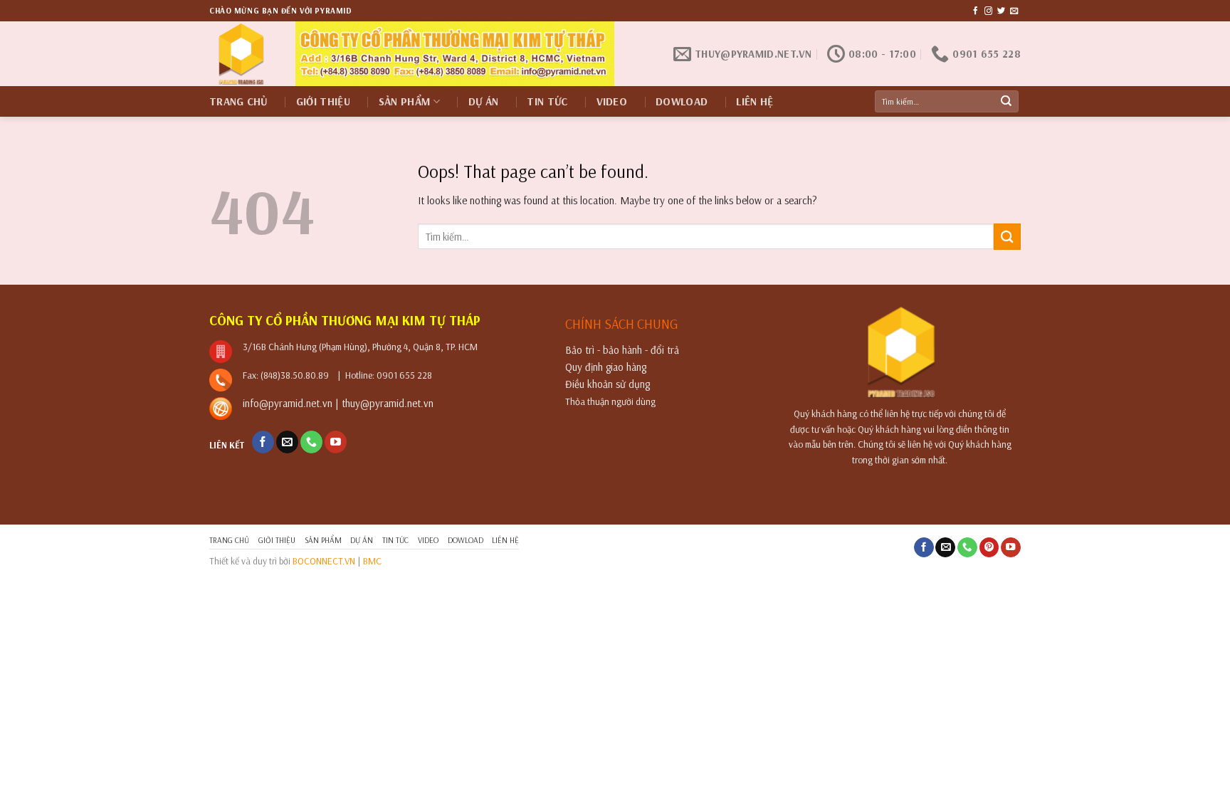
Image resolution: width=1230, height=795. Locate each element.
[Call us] (311, 442)
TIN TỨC (547, 101)
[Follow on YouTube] (336, 442)
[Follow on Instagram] (988, 11)
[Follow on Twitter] (1001, 11)
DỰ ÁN (483, 101)
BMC (372, 560)
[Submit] (1006, 101)
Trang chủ (238, 101)
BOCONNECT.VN (324, 560)
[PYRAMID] (241, 53)
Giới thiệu (323, 101)
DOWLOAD (682, 101)
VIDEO (612, 101)
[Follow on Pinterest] (989, 547)
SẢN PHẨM (404, 101)
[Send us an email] (1014, 11)
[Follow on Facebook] (975, 11)
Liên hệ (754, 101)
